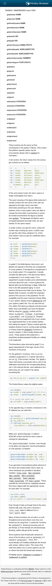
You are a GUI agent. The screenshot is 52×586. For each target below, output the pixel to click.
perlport (34, 153)
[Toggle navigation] (4, 3)
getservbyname (20, 10)
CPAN (33, 10)
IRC (45, 581)
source (28, 10)
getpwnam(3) (37, 300)
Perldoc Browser (39, 3)
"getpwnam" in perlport (31, 554)
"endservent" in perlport (18, 557)
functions (8, 10)
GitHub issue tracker (7, 571)
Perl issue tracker (26, 581)
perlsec (15, 218)
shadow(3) (28, 329)
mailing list (38, 581)
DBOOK (31, 569)
